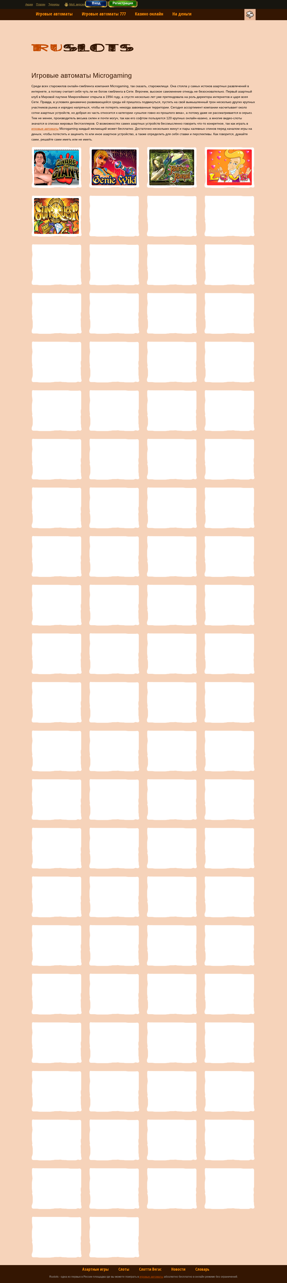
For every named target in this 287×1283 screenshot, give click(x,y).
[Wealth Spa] (114, 799)
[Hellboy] (114, 945)
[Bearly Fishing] (114, 1140)
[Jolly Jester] (229, 799)
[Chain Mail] (56, 1043)
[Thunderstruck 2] (229, 702)
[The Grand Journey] (56, 702)
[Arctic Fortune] (114, 1188)
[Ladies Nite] (229, 265)
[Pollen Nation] (114, 508)
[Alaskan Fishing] (229, 1188)
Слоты (123, 1269)
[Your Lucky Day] (229, 848)
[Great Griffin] (114, 265)
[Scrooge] (171, 605)
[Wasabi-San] (56, 799)
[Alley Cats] (171, 1188)
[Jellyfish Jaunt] (56, 848)
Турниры (53, 4)
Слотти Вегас (150, 1269)
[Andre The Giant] (56, 167)
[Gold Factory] (229, 945)
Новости (178, 1269)
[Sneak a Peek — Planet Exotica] (229, 605)
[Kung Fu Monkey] (229, 751)
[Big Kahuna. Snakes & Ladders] (171, 1091)
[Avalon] (56, 1188)
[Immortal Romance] (114, 897)
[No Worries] (56, 459)
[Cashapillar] (56, 265)
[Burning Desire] (56, 1091)
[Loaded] (171, 410)
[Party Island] (229, 410)
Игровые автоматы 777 (104, 14)
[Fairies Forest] (171, 167)
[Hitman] (56, 945)
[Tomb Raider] (56, 751)
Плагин (40, 4)
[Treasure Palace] (114, 751)
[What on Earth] (114, 848)
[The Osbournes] (114, 702)
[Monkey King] (114, 459)
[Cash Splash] (171, 1043)
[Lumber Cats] (56, 410)
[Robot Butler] (56, 605)
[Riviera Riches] (171, 556)
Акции (29, 4)
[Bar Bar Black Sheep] (229, 1140)
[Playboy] (56, 508)
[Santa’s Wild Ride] (114, 605)
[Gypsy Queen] (171, 945)
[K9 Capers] (171, 799)
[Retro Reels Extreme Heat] (56, 556)
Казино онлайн (149, 14)
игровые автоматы (45, 128)
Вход (96, 3)
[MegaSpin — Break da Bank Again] (171, 459)
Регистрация (123, 3)
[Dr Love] (229, 167)
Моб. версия (77, 4)
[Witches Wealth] (171, 313)
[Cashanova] (114, 1043)
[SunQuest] (56, 216)
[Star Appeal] (56, 654)
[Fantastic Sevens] (229, 313)
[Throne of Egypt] (171, 702)
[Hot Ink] (171, 897)
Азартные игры (95, 1269)
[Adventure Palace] (114, 1237)
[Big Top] (114, 1091)
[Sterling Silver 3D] (114, 654)
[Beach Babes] (171, 1140)
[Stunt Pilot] (171, 654)
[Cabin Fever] (229, 1043)
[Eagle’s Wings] (171, 994)
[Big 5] (56, 1140)
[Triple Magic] (229, 216)
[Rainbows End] (229, 508)
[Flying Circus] (114, 994)
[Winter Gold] (171, 848)
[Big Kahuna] (229, 1091)
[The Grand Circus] (229, 654)
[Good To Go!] (171, 265)
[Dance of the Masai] (229, 994)
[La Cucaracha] (114, 216)
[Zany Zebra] (56, 313)
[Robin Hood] (229, 556)
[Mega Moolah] (229, 459)
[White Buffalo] (114, 313)
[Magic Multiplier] (229, 362)
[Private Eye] (171, 508)
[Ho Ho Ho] (229, 897)
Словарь (202, 1269)
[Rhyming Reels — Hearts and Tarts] (114, 556)
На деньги (181, 14)
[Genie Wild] (114, 167)
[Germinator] (56, 994)
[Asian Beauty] (114, 362)
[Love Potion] (114, 410)
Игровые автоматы (54, 14)
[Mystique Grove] (171, 216)
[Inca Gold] (56, 897)
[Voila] (171, 751)
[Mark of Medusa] (171, 362)
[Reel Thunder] (56, 362)
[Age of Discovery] (56, 1237)
